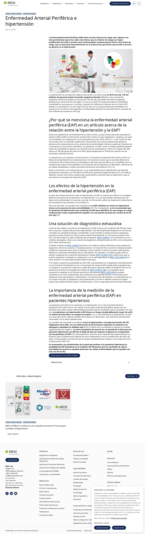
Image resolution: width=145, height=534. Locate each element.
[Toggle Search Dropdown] (139, 4)
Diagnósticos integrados (48, 455)
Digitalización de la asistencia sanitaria (87, 523)
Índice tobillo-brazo (14, 14)
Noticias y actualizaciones (116, 476)
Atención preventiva (80, 513)
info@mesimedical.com (14, 476)
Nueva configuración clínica (83, 520)
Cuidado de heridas (80, 479)
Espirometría (44, 492)
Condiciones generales (74, 531)
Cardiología (77, 492)
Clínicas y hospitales (80, 459)
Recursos (80, 3)
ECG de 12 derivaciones (48, 488)
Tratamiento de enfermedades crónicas (88, 510)
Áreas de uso (78, 451)
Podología (77, 486)
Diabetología (78, 482)
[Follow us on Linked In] (11, 493)
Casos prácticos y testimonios (118, 466)
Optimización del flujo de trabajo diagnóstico (51, 460)
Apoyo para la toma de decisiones (52, 464)
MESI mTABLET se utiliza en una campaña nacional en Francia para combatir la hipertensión (35, 427)
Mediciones (57, 3)
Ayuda (109, 451)
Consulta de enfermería (82, 476)
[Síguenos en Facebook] (7, 493)
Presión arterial (29, 14)
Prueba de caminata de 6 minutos (52, 508)
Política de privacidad (91, 531)
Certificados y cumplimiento (49, 474)
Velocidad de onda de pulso (49, 502)
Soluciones (69, 3)
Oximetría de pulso (46, 495)
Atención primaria (80, 472)
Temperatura (44, 512)
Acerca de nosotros (95, 3)
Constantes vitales (46, 515)
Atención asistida (79, 462)
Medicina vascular (80, 489)
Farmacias (77, 499)
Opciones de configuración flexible (52, 468)
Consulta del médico (80, 455)
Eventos (110, 472)
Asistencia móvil (79, 516)
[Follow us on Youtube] (15, 493)
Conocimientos (112, 462)
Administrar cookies (101, 523)
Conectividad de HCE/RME (49, 471)
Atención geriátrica (80, 496)
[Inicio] (11, 3)
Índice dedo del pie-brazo (48, 505)
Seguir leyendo (14, 434)
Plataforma (44, 3)
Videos (109, 469)
